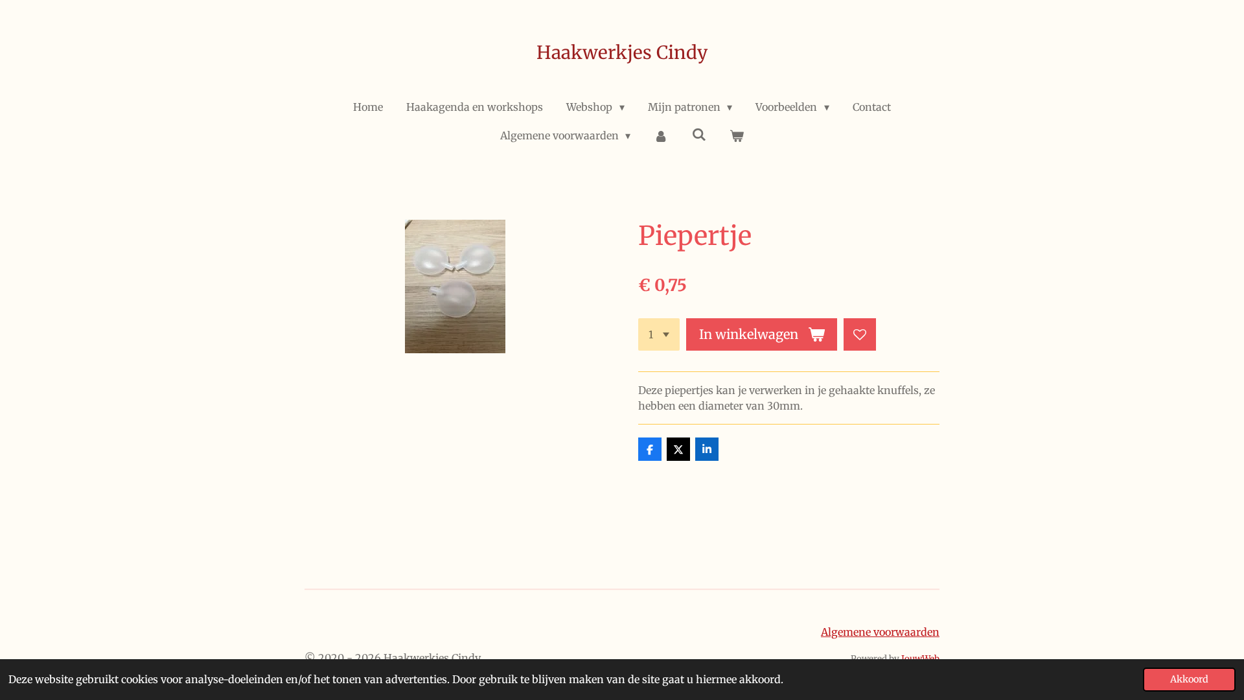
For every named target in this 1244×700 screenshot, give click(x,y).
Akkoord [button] (1189, 679)
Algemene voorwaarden (880, 631)
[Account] (660, 135)
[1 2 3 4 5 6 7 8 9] (659, 334)
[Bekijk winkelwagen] (736, 135)
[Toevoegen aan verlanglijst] (860, 334)
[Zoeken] (699, 134)
